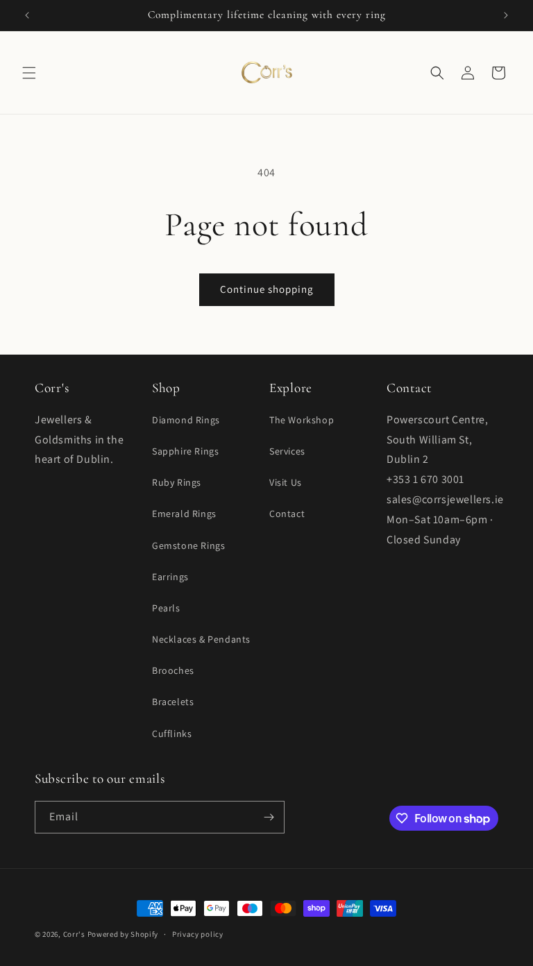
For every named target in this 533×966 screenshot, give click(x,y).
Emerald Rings (184, 513)
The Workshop (301, 420)
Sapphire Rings (185, 451)
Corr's (74, 934)
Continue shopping (267, 289)
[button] (29, 73)
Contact (287, 513)
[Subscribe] (268, 817)
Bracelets (173, 701)
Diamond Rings (186, 420)
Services (287, 451)
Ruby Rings (176, 482)
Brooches (173, 670)
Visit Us (285, 482)
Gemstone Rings (188, 545)
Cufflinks (172, 733)
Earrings (170, 576)
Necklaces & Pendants (201, 639)
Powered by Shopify (123, 934)
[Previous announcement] (27, 15)
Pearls (166, 608)
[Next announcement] (506, 15)
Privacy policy (197, 934)
